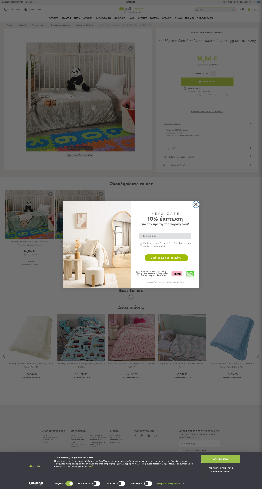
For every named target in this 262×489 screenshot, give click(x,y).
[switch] (96, 483)
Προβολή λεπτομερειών (168, 483)
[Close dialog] (196, 204)
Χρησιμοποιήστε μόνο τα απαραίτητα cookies (221, 469)
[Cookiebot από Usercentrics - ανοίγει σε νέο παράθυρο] (36, 484)
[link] (165, 283)
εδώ (91, 466)
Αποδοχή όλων (220, 459)
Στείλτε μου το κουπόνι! (166, 257)
